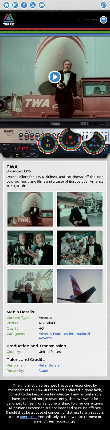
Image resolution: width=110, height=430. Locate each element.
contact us (28, 417)
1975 (27, 171)
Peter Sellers (49, 365)
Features (60, 334)
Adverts (45, 334)
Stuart (44, 371)
